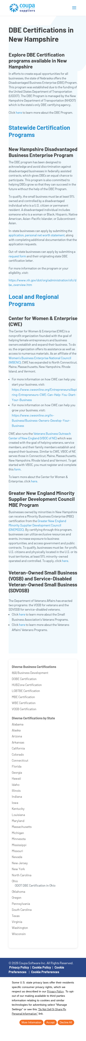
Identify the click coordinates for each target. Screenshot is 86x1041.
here (19, 112)
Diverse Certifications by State (33, 718)
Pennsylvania (21, 903)
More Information (31, 1022)
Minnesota (19, 839)
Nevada (17, 857)
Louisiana (18, 815)
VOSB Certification (24, 709)
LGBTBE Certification (26, 691)
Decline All (66, 1022)
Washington (20, 927)
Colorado (18, 754)
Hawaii (16, 778)
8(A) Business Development (30, 672)
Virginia (17, 922)
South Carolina (22, 909)
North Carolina (21, 875)
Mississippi (19, 845)
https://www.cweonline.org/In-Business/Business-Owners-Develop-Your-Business (41, 420)
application (16, 235)
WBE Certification (24, 703)
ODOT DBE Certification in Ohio (35, 885)
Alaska (16, 730)
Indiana (17, 796)
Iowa (15, 802)
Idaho (15, 784)
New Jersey (20, 863)
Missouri (17, 851)
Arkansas (18, 742)
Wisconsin (19, 934)
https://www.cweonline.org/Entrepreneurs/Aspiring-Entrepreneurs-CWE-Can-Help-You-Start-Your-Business (44, 395)
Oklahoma (18, 891)
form (17, 469)
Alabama (17, 724)
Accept (50, 1022)
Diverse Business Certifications (34, 667)
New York (18, 869)
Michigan (18, 833)
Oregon (16, 897)
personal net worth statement (45, 235)
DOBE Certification (24, 679)
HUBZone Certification (27, 685)
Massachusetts (22, 826)
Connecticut (20, 760)
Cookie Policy (41, 967)
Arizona (17, 736)
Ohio (15, 881)
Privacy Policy (19, 967)
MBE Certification (23, 697)
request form (17, 256)
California (18, 748)
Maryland (18, 821)
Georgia (17, 772)
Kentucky (18, 808)
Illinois (16, 790)
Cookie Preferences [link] (45, 972)
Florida (16, 766)
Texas (16, 916)
